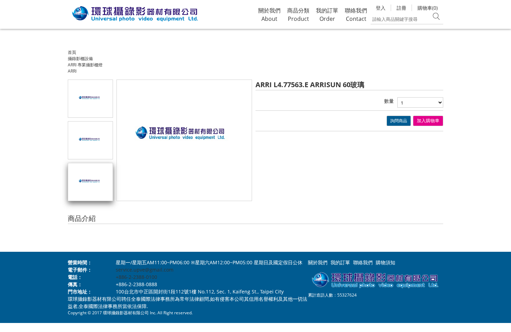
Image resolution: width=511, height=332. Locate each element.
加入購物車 (428, 120)
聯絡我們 (363, 262)
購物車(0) (427, 8)
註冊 (401, 8)
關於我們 (317, 262)
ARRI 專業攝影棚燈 (85, 65)
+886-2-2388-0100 (136, 277)
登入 (381, 8)
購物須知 (385, 262)
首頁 (72, 52)
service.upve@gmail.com (144, 269)
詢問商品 (398, 121)
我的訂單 (340, 262)
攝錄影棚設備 (80, 58)
